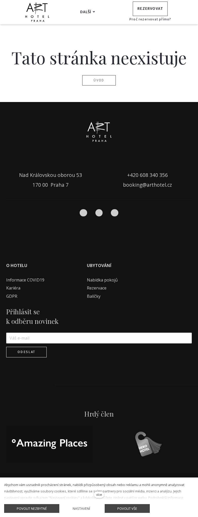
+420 (133, 174)
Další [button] (86, 12)
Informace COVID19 (25, 280)
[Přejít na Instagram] (99, 213)
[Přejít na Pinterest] (114, 213)
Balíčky (94, 296)
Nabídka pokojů (102, 280)
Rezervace (96, 288)
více (99, 494)
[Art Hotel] (37, 12)
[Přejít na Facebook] (83, 213)
